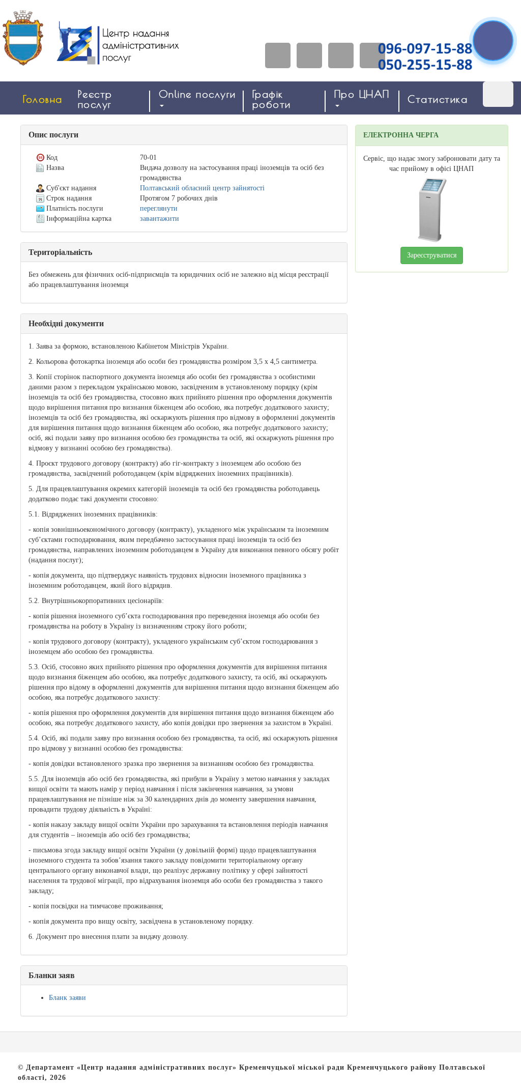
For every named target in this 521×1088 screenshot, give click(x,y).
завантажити (159, 218)
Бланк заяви (67, 997)
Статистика (438, 99)
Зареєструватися (431, 255)
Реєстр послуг (95, 99)
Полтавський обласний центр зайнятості (202, 188)
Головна (43, 99)
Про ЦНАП (362, 94)
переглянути (159, 208)
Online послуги (197, 94)
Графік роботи (271, 99)
